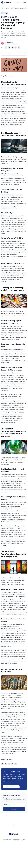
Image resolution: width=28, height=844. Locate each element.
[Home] (2, 8)
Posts (7, 8)
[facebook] (6, 47)
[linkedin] (9, 47)
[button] (21, 2)
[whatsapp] (15, 47)
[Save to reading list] (19, 47)
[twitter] (12, 47)
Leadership (4, 13)
